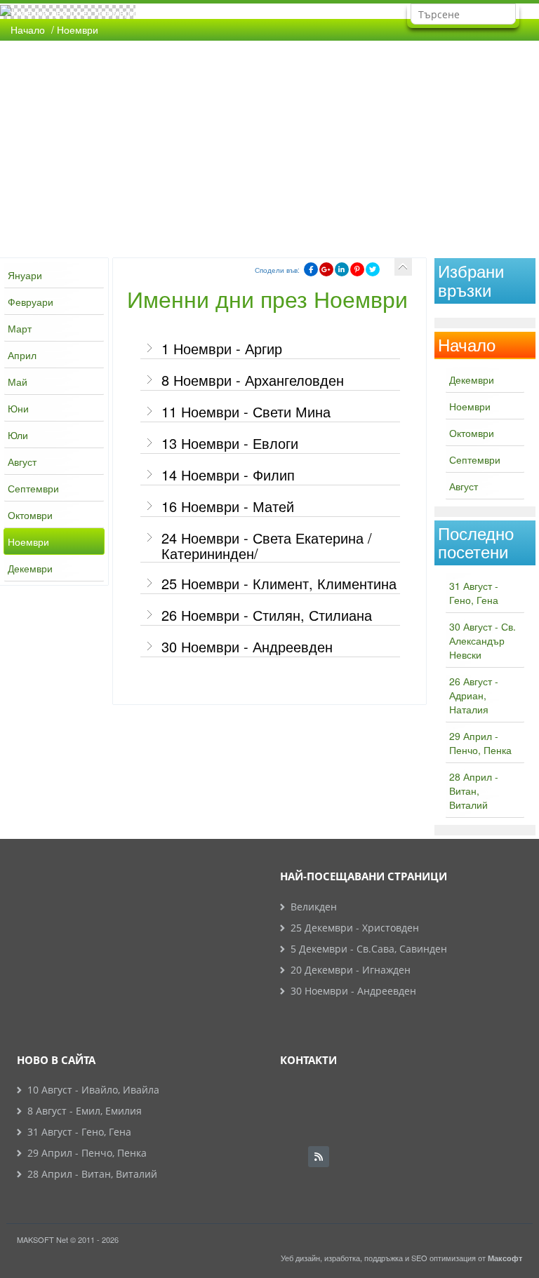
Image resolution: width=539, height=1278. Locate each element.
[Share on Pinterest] (357, 269)
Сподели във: (277, 270)
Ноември (28, 541)
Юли (18, 435)
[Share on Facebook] (311, 269)
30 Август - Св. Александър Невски (482, 640)
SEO (419, 1257)
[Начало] (403, 267)
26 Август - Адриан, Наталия (473, 695)
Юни (18, 408)
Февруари (30, 302)
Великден (314, 906)
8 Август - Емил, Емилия (84, 1110)
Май (17, 382)
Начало (28, 29)
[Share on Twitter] (373, 269)
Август (22, 462)
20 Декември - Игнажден (351, 969)
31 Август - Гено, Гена (473, 593)
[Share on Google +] (326, 269)
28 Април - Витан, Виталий (473, 790)
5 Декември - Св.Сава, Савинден (369, 948)
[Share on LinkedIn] (342, 269)
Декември (30, 568)
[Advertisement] (269, 146)
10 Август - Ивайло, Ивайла (93, 1089)
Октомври (30, 515)
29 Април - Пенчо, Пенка (480, 743)
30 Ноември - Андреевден (353, 990)
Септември (33, 488)
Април (22, 355)
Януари (25, 275)
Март (20, 328)
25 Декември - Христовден (355, 927)
